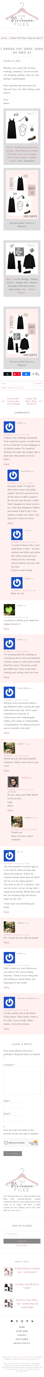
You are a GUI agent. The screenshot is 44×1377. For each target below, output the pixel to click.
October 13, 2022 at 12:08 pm (24, 829)
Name (7, 1101)
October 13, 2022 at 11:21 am (20, 789)
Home (4, 38)
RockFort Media (33, 1359)
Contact (22, 1335)
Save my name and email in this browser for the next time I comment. (21, 1132)
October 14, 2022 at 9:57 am (23, 590)
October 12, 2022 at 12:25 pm (16, 435)
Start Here (22, 1331)
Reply (7, 464)
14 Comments (38, 383)
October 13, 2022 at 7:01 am (16, 700)
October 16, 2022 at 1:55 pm (16, 1010)
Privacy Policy (22, 1245)
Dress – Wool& (14, 147)
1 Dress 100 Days (15, 388)
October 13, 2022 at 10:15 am (16, 863)
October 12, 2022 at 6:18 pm (16, 651)
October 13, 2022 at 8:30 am (16, 756)
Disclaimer (22, 1339)
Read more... (16, 1210)
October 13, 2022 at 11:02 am (16, 935)
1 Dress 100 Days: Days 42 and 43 (31, 401)
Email (7, 1113)
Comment (9, 1065)
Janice (25, 778)
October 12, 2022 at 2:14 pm (20, 483)
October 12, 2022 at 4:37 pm (16, 617)
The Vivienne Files (24, 1357)
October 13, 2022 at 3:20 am (23, 542)
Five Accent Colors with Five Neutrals (13, 401)
